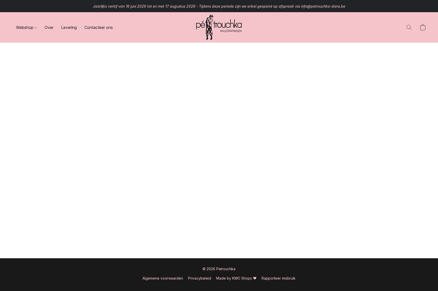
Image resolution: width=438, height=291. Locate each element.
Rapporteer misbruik (279, 278)
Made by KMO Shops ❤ (236, 278)
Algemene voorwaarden (162, 278)
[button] (219, 27)
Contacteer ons (98, 27)
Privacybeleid (199, 278)
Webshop (25, 27)
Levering (69, 27)
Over (49, 27)
